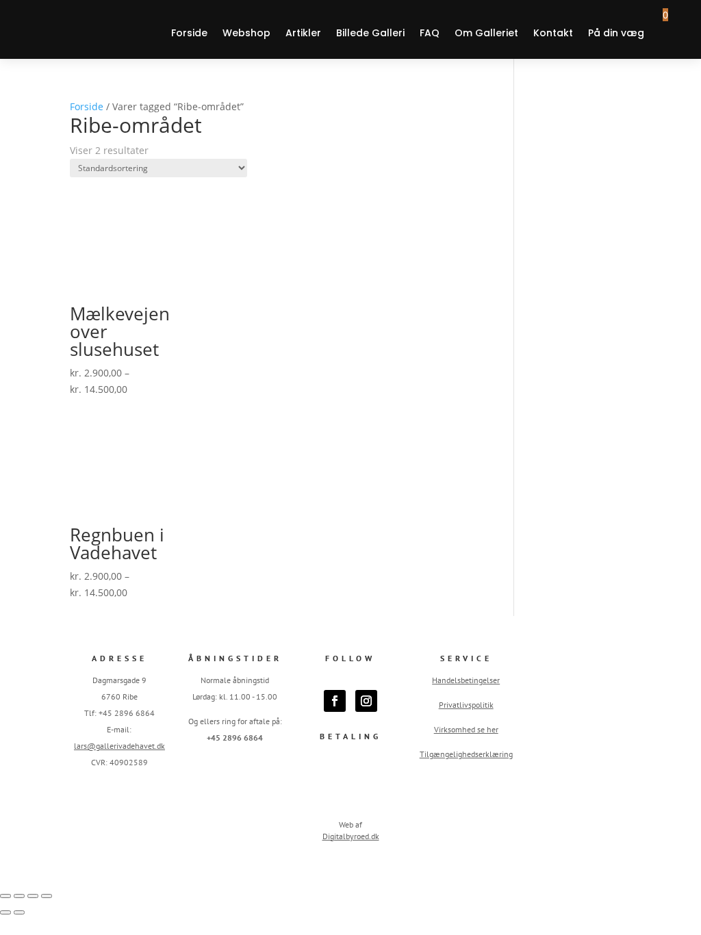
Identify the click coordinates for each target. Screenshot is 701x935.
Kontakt (553, 33)
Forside (189, 33)
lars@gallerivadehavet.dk (119, 746)
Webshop (246, 33)
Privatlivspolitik (466, 705)
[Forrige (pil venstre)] (5, 912)
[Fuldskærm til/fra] (19, 896)
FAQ (429, 33)
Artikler (303, 33)
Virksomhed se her (466, 729)
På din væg (616, 33)
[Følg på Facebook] (335, 701)
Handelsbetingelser (466, 680)
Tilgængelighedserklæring (466, 754)
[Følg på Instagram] (366, 701)
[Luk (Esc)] (46, 896)
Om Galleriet (486, 33)
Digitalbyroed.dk (350, 836)
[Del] (32, 896)
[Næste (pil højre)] (19, 912)
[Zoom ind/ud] (5, 896)
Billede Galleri (370, 33)
